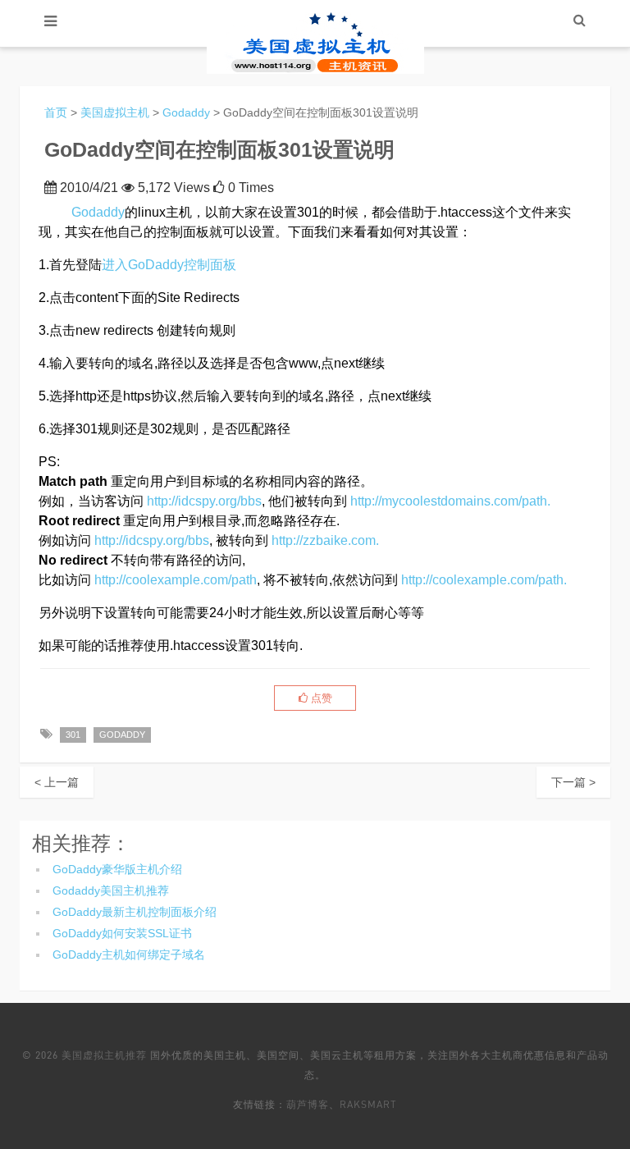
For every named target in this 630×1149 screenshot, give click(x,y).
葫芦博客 (307, 1104)
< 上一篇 (56, 782)
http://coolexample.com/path (175, 580)
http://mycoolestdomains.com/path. (450, 501)
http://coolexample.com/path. (484, 580)
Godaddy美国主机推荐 (110, 890)
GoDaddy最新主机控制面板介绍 (134, 911)
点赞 (320, 698)
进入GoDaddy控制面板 (169, 265)
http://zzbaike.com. (325, 540)
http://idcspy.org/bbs (204, 501)
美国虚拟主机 (114, 112)
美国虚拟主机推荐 (104, 1055)
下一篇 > (573, 782)
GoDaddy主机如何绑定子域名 (128, 954)
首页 (55, 112)
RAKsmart (368, 1104)
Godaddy (186, 112)
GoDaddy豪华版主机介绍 (117, 869)
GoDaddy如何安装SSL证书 (122, 933)
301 (73, 734)
